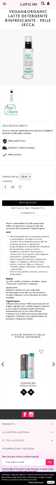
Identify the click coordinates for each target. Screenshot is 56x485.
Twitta (12, 187)
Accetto (51, 482)
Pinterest (20, 187)
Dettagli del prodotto (28, 208)
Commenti (28, 213)
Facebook (25, 414)
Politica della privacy (36, 482)
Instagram (31, 414)
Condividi (5, 187)
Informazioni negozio (18, 448)
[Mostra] (23, 392)
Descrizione (28, 202)
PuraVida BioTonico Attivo (28, 384)
